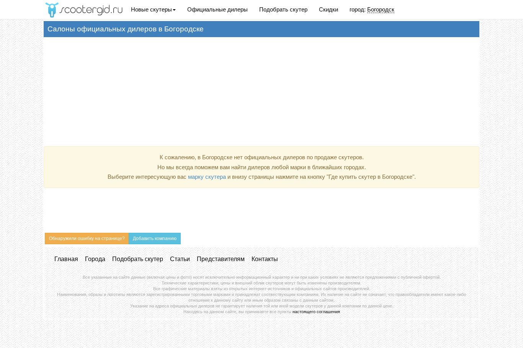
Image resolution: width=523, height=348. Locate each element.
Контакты (265, 259)
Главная (66, 259)
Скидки (328, 9)
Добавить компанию (155, 238)
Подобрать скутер (283, 9)
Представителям (221, 259)
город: (372, 9)
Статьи (180, 259)
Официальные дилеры (217, 9)
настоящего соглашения (316, 311)
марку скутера (207, 176)
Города (95, 259)
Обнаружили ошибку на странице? (87, 238)
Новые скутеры (151, 9)
